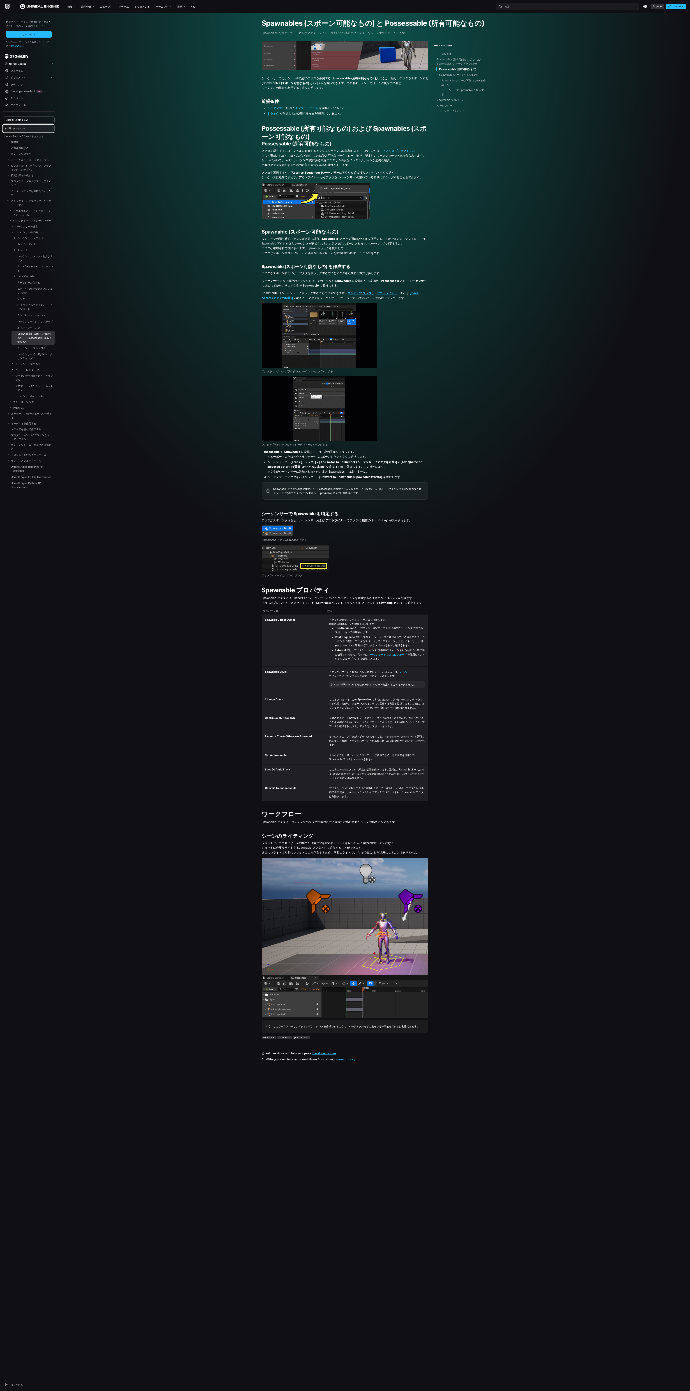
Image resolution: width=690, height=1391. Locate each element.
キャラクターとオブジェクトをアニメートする (31, 202)
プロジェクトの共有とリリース (28, 454)
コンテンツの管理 (21, 153)
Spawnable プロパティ (450, 99)
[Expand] (8, 142)
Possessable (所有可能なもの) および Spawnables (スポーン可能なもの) (459, 61)
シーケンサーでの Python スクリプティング (35, 356)
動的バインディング (28, 327)
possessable (301, 1037)
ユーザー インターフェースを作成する (31, 415)
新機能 (15, 142)
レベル (403, 671)
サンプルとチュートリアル (26, 460)
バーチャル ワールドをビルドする (30, 159)
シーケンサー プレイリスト (32, 347)
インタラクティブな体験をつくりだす (31, 192)
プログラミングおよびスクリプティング (31, 183)
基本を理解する (20, 148)
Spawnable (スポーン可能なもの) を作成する (463, 82)
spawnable (284, 1037)
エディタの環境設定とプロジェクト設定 (35, 290)
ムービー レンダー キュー (29, 369)
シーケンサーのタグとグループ (35, 321)
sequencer (269, 1037)
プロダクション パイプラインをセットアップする (31, 437)
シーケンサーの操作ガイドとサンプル (34, 377)
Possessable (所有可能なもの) (457, 69)
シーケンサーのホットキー (30, 396)
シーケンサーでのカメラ (29, 363)
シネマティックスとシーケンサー (32, 220)
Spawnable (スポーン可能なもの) (458, 74)
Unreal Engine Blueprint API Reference (27, 468)
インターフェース (306, 108)
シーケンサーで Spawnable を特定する (462, 92)
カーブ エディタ (26, 244)
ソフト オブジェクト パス (399, 150)
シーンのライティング (451, 111)
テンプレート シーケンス (31, 315)
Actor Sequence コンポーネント (35, 268)
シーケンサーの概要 (26, 232)
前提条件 (446, 53)
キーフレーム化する (28, 282)
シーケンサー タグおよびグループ (387, 654)
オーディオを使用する (23, 423)
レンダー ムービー (27, 298)
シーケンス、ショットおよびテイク (35, 258)
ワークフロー (444, 105)
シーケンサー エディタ (30, 238)
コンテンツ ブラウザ (361, 293)
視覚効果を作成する (22, 175)
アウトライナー (387, 293)
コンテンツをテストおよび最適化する (31, 446)
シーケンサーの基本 (26, 226)
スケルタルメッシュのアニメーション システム (32, 212)
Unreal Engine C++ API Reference (31, 477)
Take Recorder (26, 276)
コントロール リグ (23, 401)
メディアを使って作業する (26, 429)
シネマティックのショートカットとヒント (34, 387)
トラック (22, 249)
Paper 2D (18, 407)
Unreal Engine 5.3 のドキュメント (24, 136)
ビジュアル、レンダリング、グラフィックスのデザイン (31, 167)
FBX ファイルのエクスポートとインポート (35, 306)
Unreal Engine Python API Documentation (26, 485)
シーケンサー (276, 108)
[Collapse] (8, 200)
